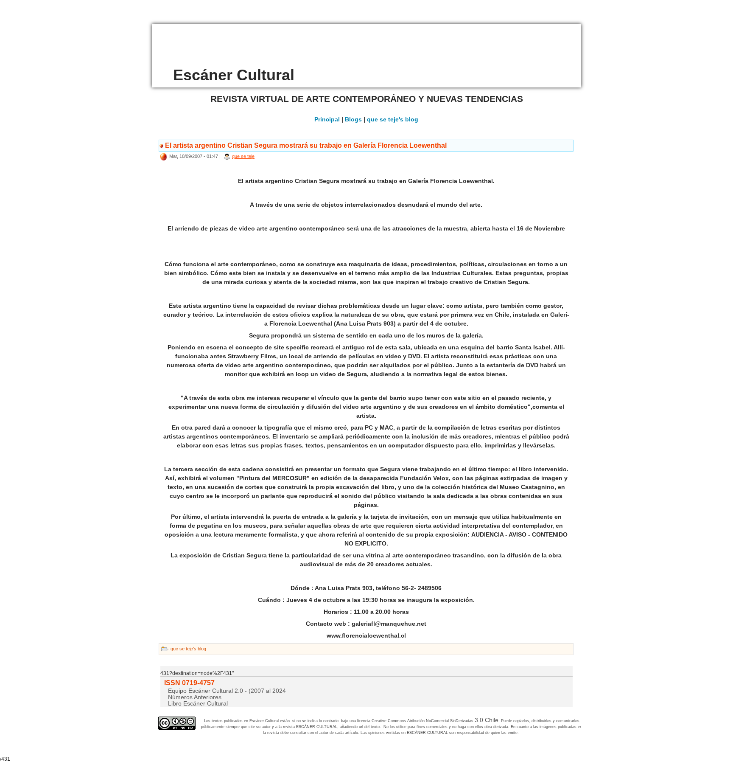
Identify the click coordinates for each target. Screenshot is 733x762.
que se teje (243, 156)
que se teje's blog (392, 119)
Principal (327, 119)
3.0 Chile (486, 720)
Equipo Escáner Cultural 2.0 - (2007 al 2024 (227, 690)
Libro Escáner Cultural (198, 703)
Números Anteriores (194, 697)
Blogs (353, 119)
